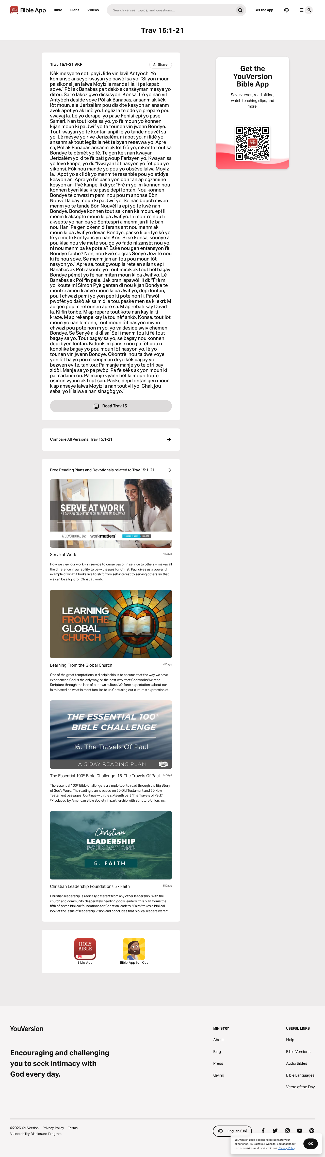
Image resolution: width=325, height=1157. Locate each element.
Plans (74, 10)
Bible (58, 10)
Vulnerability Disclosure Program (35, 1134)
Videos (93, 10)
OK (310, 1144)
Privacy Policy (53, 1128)
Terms (73, 1128)
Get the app (263, 10)
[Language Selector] (286, 10)
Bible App (84, 962)
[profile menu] (305, 10)
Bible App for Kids (134, 962)
